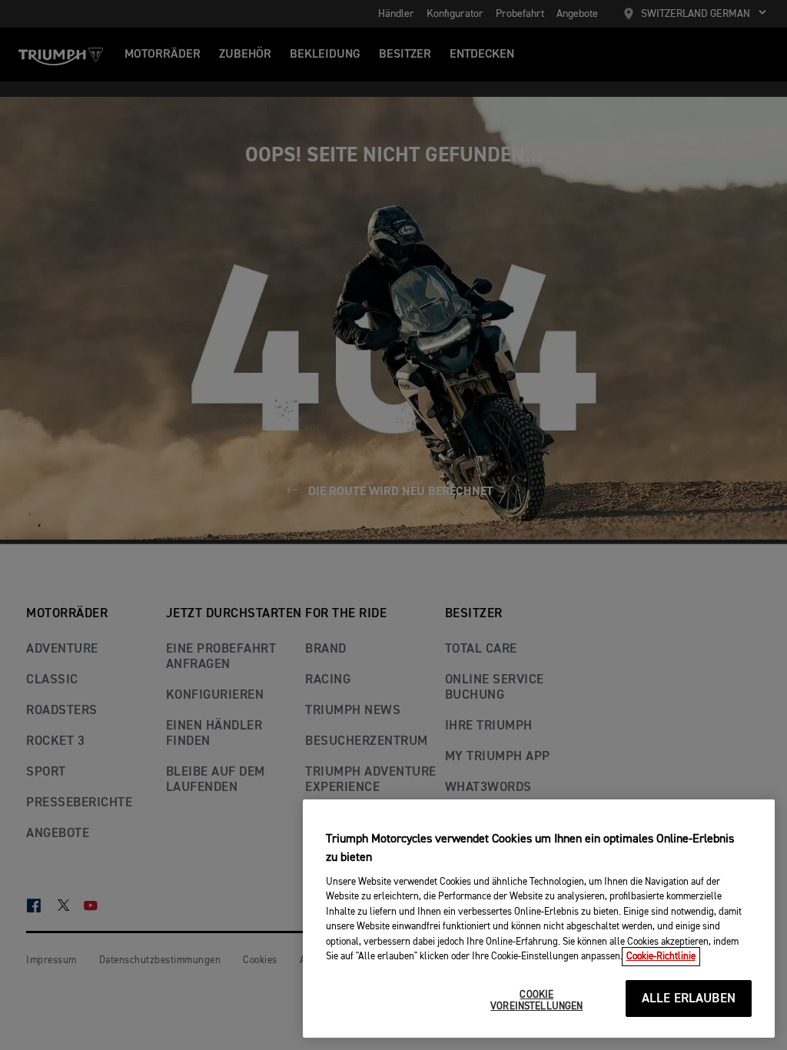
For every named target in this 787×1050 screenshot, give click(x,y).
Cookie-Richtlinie (661, 957)
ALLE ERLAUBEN (689, 998)
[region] (539, 918)
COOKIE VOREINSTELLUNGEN (536, 1001)
